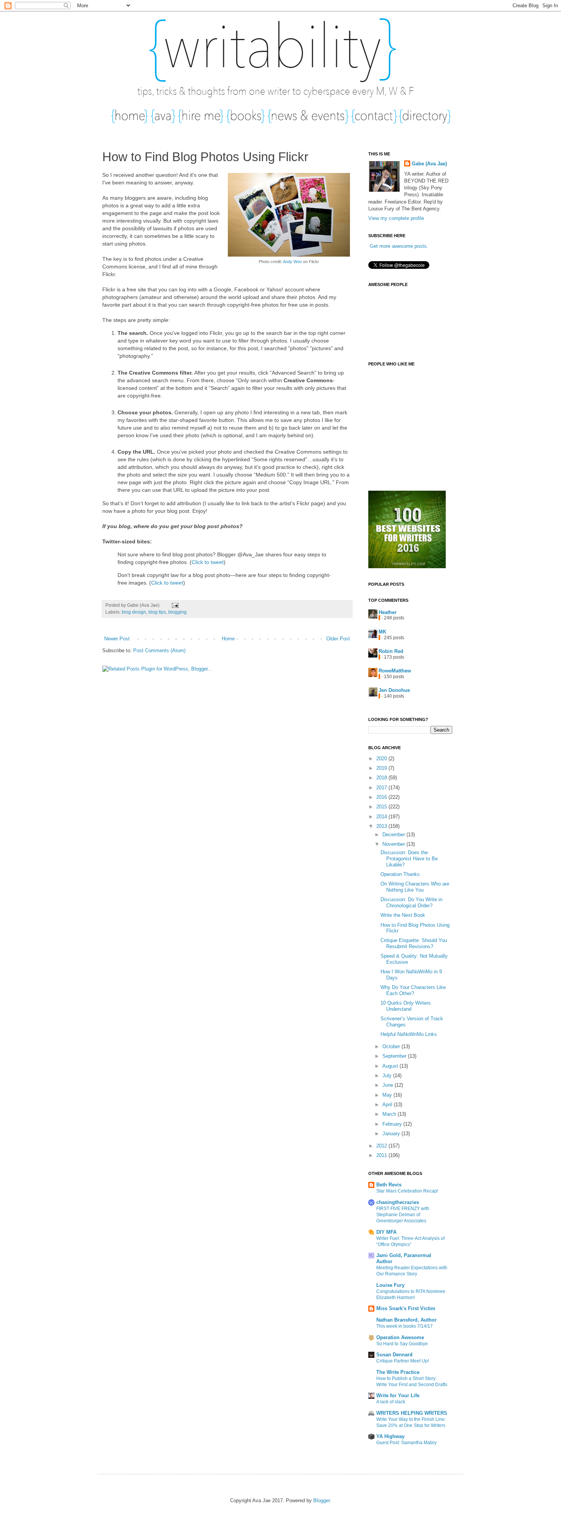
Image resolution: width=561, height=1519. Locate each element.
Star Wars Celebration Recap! (407, 1191)
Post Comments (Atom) (159, 650)
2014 (382, 816)
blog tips (157, 611)
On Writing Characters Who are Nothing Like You (414, 887)
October (391, 1046)
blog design (134, 611)
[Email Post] (174, 605)
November (394, 844)
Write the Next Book (402, 915)
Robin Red (391, 651)
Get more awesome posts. (399, 246)
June (388, 1085)
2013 (382, 826)
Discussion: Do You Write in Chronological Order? (411, 902)
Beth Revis (388, 1185)
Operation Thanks (400, 874)
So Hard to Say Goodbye (402, 1343)
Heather (388, 612)
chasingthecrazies (397, 1202)
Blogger (321, 1500)
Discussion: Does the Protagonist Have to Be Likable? (409, 858)
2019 (382, 768)
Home (228, 639)
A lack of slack (390, 1401)
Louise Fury (390, 1285)
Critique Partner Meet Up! (402, 1361)
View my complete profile (396, 218)
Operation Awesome (400, 1337)
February (392, 1124)
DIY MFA (386, 1232)
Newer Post (117, 639)
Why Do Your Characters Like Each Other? (413, 990)
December (394, 834)
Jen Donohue (394, 690)
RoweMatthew (395, 671)
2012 (382, 1146)
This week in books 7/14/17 (404, 1326)
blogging (177, 611)
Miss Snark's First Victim (405, 1308)
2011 (382, 1155)
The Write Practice (397, 1372)
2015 (382, 807)
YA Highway (390, 1436)
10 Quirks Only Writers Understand (405, 1006)
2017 (382, 787)
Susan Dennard (394, 1354)
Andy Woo (292, 261)
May (387, 1095)
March (390, 1114)
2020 (382, 758)
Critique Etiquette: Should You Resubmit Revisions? (413, 943)
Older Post (338, 639)
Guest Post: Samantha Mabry (406, 1442)
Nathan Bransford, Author (406, 1320)
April (388, 1104)
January (391, 1133)
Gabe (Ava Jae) (429, 163)
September (395, 1056)
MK (382, 632)
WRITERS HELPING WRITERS (411, 1413)
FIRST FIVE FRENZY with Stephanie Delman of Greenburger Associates (402, 1214)
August (391, 1066)
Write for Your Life (397, 1395)
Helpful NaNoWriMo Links (408, 1034)
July (387, 1075)
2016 (382, 797)
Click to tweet (208, 562)
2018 (382, 778)
